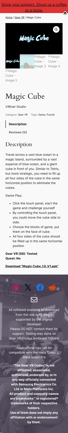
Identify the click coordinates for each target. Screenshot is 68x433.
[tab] (34, 124)
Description (18, 124)
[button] (56, 29)
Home (8, 17)
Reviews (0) (18, 132)
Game (41, 114)
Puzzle (51, 114)
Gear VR (19, 17)
